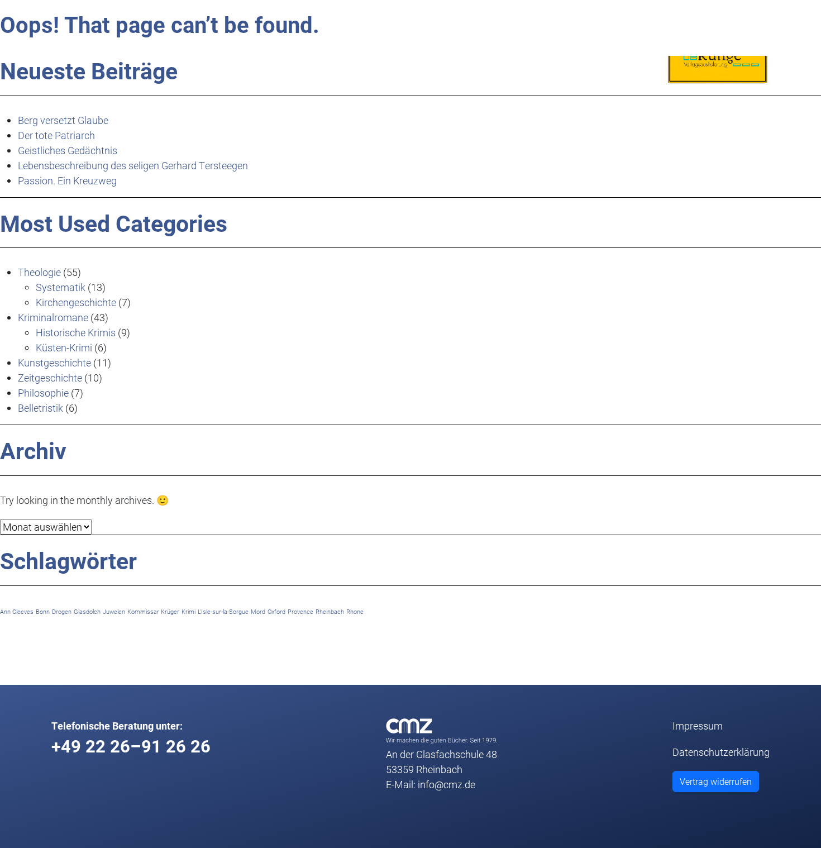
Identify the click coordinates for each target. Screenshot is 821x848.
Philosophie (43, 392)
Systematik (60, 287)
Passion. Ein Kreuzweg (67, 180)
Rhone (355, 612)
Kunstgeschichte (54, 362)
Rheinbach (330, 612)
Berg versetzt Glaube (63, 120)
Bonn (43, 612)
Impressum (697, 725)
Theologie (39, 272)
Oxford (276, 612)
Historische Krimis (76, 332)
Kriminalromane (53, 317)
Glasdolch (87, 612)
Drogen (61, 612)
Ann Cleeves (17, 612)
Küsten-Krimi (64, 347)
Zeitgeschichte (50, 377)
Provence (300, 612)
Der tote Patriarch (56, 135)
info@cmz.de (446, 784)
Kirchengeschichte (76, 302)
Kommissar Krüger (153, 612)
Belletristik (40, 408)
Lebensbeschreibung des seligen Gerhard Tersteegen (133, 165)
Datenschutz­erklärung (721, 752)
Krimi (188, 612)
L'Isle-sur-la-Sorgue (223, 612)
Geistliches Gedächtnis (67, 150)
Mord (258, 612)
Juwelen (114, 612)
